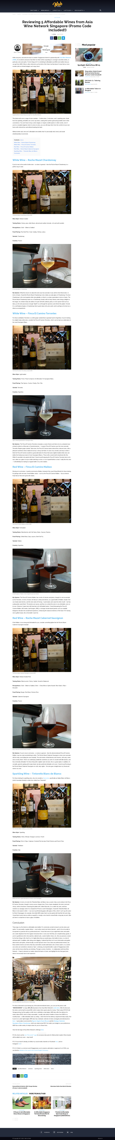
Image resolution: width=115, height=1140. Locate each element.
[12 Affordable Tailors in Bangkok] (79, 91)
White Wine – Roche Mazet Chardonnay (34, 160)
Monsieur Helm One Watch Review (61, 1086)
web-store (57, 1008)
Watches (33, 10)
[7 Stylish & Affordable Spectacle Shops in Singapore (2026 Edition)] (62, 1102)
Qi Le (54, 34)
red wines (30, 1068)
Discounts (79, 10)
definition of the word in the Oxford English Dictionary (33, 1050)
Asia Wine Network (22, 1068)
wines (52, 1068)
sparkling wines (38, 1068)
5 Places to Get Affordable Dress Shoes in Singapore (21, 1113)
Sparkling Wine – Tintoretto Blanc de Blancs (37, 773)
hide (22, 140)
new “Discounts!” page (30, 1035)
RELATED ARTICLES (20, 1094)
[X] (55, 38)
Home (14, 14)
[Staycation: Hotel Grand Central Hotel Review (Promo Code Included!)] (79, 73)
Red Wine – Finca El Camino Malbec (32, 467)
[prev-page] (14, 1119)
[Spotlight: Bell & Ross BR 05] (88, 55)
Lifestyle (56, 10)
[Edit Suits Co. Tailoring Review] (79, 83)
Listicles (67, 10)
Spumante (46, 778)
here (14, 1021)
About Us (100, 1138)
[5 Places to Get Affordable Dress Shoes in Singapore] (22, 1102)
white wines (46, 1068)
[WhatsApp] (59, 38)
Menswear (45, 10)
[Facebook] (51, 38)
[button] (100, 10)
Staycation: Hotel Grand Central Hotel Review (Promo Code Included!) (93, 73)
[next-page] (16, 1119)
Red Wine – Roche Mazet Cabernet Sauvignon (38, 618)
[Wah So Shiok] (57, 4)
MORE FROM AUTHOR (37, 1094)
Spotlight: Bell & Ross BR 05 (89, 65)
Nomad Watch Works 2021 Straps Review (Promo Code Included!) (25, 1087)
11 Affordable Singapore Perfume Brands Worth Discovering (42, 1113)
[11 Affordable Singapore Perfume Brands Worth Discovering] (42, 1102)
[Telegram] (63, 38)
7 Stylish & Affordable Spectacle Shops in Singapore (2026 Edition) (62, 1113)
